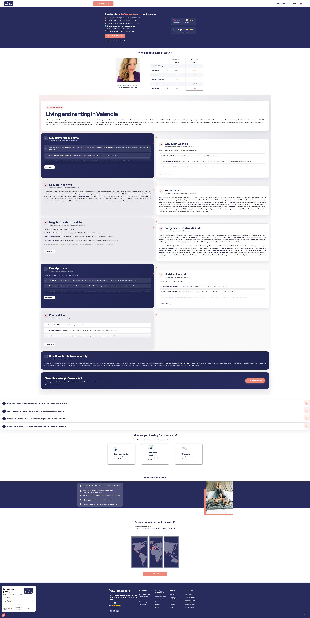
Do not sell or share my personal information (7, 608)
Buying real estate (190, 604)
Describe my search (255, 380)
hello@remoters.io (190, 597)
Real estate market (160, 596)
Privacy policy (143, 602)
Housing (172, 594)
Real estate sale (189, 607)
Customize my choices (18, 608)
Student (172, 604)
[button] (3, 615)
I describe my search (103, 3)
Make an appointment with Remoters (191, 601)
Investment (173, 602)
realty (171, 607)
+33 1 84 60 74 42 (190, 594)
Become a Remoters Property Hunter (144, 595)
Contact (157, 604)
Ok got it (30, 608)
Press (157, 602)
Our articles (142, 604)
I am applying (155, 573)
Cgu (140, 599)
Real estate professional (173, 598)
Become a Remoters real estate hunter (287, 3)
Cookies (157, 607)
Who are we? (159, 599)
